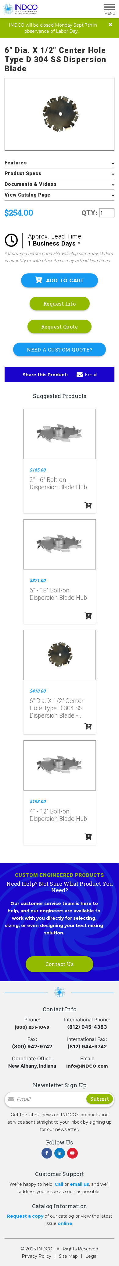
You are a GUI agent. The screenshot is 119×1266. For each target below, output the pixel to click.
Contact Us (59, 964)
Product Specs (23, 173)
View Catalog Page (28, 195)
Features (16, 163)
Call (59, 1184)
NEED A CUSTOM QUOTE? (59, 349)
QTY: (89, 213)
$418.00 (37, 691)
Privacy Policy (36, 1256)
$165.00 (37, 470)
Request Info (59, 303)
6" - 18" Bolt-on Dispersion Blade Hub (58, 594)
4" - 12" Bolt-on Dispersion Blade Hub (58, 815)
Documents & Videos (30, 184)
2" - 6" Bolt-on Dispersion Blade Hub (58, 483)
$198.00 (37, 801)
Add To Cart (65, 281)
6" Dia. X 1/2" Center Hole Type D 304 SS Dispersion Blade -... (57, 708)
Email (91, 375)
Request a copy (25, 1216)
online (65, 1223)
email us (79, 1184)
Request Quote (59, 326)
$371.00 (37, 580)
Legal (91, 1256)
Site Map (68, 1256)
